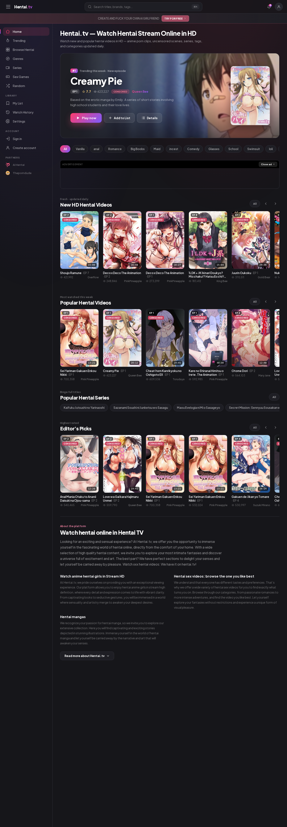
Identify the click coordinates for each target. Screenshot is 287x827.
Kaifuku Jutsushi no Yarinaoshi (84, 407)
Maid (157, 149)
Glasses (213, 149)
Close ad (266, 164)
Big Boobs (138, 149)
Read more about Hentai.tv (85, 656)
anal (96, 149)
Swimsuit (253, 149)
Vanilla (80, 149)
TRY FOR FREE (173, 18)
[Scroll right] (275, 204)
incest (173, 149)
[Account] (279, 7)
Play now (89, 118)
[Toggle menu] (8, 7)
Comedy (193, 149)
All (65, 149)
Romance (115, 149)
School (233, 149)
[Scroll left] (266, 204)
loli (271, 149)
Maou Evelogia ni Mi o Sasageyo (198, 407)
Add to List (122, 118)
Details (152, 118)
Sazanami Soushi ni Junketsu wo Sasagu (140, 407)
